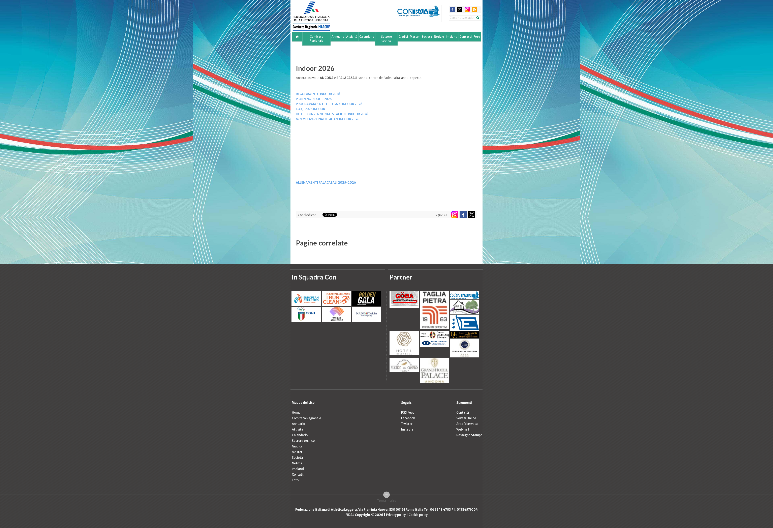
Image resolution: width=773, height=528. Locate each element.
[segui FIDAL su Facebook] (463, 214)
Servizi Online (466, 418)
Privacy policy (396, 515)
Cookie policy (418, 515)
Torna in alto (386, 501)
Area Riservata (467, 424)
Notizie (439, 36)
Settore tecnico (386, 38)
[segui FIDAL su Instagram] (454, 214)
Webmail (462, 429)
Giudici (403, 36)
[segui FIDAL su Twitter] (471, 214)
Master (415, 36)
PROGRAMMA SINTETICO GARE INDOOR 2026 (329, 104)
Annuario (338, 36)
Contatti (466, 36)
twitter (459, 7)
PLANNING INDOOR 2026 (314, 99)
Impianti (452, 36)
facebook (452, 7)
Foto (477, 36)
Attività (351, 36)
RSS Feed (407, 412)
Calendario (366, 36)
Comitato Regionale (316, 38)
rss (474, 7)
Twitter (406, 424)
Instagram (408, 429)
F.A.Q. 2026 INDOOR (310, 109)
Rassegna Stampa (469, 435)
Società (427, 36)
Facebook (408, 418)
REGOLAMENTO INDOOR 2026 (318, 94)
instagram (467, 7)
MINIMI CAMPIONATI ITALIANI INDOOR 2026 (328, 119)
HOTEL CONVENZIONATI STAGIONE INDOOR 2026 (332, 114)
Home (296, 412)
